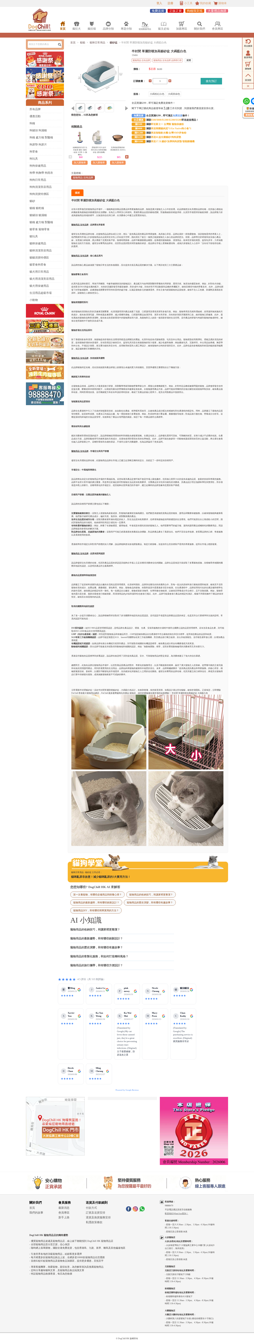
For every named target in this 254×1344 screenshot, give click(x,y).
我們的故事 (36, 1212)
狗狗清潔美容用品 (41, 186)
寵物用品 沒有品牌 (79, 225)
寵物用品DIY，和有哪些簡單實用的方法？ (96, 910)
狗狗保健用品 (38, 165)
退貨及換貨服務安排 (98, 1217)
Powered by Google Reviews (127, 1090)
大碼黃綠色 (174, 94)
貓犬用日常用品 (39, 271)
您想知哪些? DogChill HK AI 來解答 (95, 887)
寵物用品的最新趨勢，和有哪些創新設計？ (96, 902)
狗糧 (32, 123)
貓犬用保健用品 (39, 285)
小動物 (34, 299)
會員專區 (63, 1212)
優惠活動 (35, 116)
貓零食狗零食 (38, 264)
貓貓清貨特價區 (39, 257)
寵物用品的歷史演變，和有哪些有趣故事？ (150, 902)
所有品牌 (35, 109)
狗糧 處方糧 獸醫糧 (41, 137)
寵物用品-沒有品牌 (83, 177)
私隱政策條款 (94, 1222)
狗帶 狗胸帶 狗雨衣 (41, 172)
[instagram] (135, 1210)
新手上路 (63, 1217)
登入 (159, 3)
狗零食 (34, 151)
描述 (77, 192)
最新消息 (63, 1207)
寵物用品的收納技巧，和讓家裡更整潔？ (151, 894)
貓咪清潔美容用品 (41, 250)
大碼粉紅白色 (157, 94)
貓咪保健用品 (38, 243)
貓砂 (32, 201)
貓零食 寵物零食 (40, 229)
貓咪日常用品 (97, 42)
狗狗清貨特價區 (39, 193)
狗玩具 (34, 158)
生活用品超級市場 (41, 292)
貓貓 (82, 42)
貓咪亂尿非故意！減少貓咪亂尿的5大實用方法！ (101, 876)
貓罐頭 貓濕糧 (38, 215)
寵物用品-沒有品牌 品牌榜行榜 (167, 60)
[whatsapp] (142, 1210)
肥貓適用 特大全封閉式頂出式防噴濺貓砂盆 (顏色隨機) (99, 149)
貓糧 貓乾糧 (37, 208)
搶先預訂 (211, 81)
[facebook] (128, 1210)
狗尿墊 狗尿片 (38, 144)
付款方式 (91, 1207)
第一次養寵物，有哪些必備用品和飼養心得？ (97, 894)
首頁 (73, 42)
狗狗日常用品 (38, 179)
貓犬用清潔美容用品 (42, 278)
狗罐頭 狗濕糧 (38, 130)
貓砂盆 (113, 42)
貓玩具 (34, 236)
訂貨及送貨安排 (95, 1212)
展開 (188, 60)
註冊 (170, 3)
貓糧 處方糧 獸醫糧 (41, 222)
